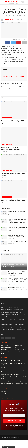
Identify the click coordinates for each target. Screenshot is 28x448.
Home (2, 6)
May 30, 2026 (5, 268)
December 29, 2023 (12, 275)
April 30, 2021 (11, 224)
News (16, 347)
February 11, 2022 (12, 291)
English (7, 447)
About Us (3, 391)
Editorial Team (9, 20)
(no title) (3, 367)
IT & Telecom (4, 354)
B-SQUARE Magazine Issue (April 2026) (10, 374)
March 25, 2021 (18, 20)
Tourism (17, 351)
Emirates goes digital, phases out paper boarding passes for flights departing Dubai (17, 229)
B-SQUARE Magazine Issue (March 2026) (11, 381)
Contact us (3, 393)
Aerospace (3, 345)
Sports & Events (18, 349)
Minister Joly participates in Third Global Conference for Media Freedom (17, 288)
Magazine (17, 345)
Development (4, 351)
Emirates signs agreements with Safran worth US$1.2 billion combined (17, 272)
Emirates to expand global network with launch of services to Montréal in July (17, 213)
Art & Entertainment (9, 6)
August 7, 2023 (11, 216)
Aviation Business (5, 349)
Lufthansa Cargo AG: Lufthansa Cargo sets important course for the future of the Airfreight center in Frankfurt (17, 221)
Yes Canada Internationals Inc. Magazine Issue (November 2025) (13, 265)
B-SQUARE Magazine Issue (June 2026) (10, 360)
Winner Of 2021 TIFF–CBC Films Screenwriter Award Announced (16, 236)
